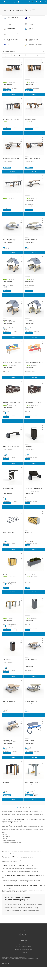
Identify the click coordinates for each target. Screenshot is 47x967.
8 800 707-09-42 (21, 937)
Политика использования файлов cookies (24, 949)
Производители (30, 928)
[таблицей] (43, 52)
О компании (7, 928)
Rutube (22, 934)
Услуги (14, 928)
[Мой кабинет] (32, 1)
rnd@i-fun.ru (24, 940)
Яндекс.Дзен (25, 934)
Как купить (21, 928)
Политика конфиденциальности (24, 946)
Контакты (22, 930)
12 (29, 807)
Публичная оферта (24, 952)
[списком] (41, 52)
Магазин (39, 928)
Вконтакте (19, 934)
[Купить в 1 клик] (21, 64)
